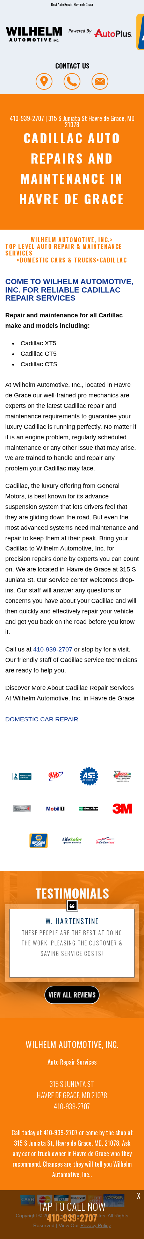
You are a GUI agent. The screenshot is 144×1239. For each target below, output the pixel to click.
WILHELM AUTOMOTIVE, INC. (70, 240)
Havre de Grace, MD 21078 (100, 121)
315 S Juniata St (67, 118)
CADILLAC (113, 260)
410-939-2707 (27, 118)
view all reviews (72, 994)
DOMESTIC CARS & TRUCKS (58, 260)
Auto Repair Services (72, 1061)
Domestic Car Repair (41, 719)
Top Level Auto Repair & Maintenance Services (63, 250)
